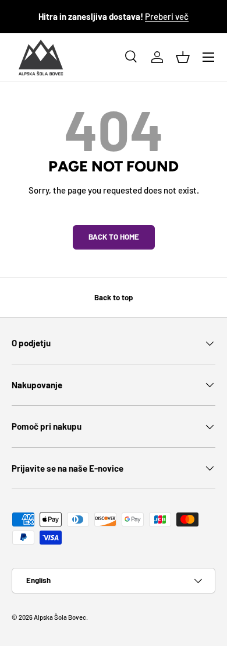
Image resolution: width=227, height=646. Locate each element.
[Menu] (208, 57)
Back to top (113, 297)
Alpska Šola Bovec (60, 617)
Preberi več (167, 16)
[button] (183, 57)
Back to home (113, 236)
